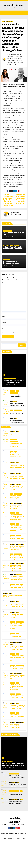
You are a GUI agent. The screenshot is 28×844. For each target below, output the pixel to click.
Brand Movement (7, 245)
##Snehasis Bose (11, 58)
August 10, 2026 (9, 384)
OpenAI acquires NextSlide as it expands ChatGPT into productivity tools (14, 382)
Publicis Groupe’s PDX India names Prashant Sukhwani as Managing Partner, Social (17, 557)
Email (4, 316)
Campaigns (18, 473)
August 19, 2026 (7, 767)
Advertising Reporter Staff (15, 54)
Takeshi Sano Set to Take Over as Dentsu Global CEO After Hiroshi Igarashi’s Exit (17, 413)
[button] (22, 12)
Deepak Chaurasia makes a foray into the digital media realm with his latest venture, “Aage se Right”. (8, 200)
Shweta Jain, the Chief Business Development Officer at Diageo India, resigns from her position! (19, 199)
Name (4, 309)
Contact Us (20, 840)
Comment (5, 282)
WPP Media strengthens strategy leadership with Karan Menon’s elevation (16, 578)
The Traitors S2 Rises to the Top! (13, 233)
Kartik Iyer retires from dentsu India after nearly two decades (16, 507)
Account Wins (13, 642)
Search (21, 345)
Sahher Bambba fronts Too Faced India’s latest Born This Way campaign (17, 548)
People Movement (9, 21)
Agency (5, 259)
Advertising (6, 378)
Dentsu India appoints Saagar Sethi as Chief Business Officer (15, 497)
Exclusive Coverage (9, 840)
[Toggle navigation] (25, 13)
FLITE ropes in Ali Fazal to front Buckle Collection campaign (16, 616)
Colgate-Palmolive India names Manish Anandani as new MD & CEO (13, 248)
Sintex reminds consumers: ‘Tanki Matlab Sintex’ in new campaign (17, 538)
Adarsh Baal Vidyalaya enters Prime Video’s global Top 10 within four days (17, 716)
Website (4, 322)
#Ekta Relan (15, 60)
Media (4, 21)
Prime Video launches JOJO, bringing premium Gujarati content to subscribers (17, 707)
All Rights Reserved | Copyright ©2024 (9, 833)
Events (11, 401)
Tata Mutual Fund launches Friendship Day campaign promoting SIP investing (17, 697)
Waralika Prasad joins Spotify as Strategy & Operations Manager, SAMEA (17, 396)
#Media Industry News (17, 62)
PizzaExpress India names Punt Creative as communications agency (16, 648)
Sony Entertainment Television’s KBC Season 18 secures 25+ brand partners (17, 636)
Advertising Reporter (14, 5)
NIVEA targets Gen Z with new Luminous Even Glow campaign (16, 488)
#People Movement (12, 64)
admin (13, 236)
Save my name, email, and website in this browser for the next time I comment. (12, 331)
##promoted (19, 56)
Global (11, 378)
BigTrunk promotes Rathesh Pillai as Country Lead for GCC (17, 677)
